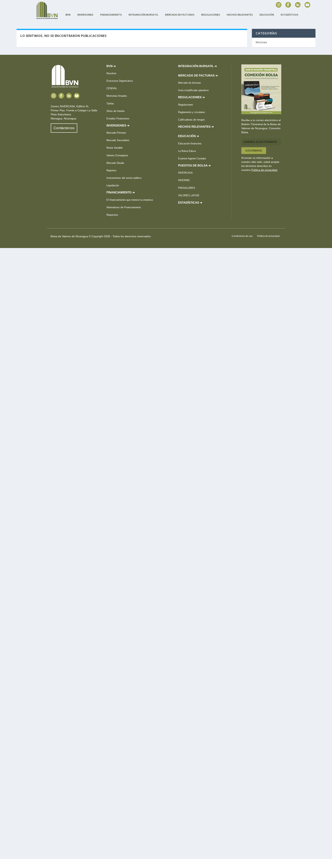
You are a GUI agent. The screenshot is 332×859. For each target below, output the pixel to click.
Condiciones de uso (242, 236)
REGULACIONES (210, 14)
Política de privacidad (264, 169)
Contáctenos (64, 128)
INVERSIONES (85, 14)
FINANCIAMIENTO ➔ (120, 192)
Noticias (261, 42)
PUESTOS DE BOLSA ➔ (194, 165)
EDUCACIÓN (267, 14)
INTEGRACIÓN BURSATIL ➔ (197, 66)
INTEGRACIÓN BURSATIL (143, 14)
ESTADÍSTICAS (289, 14)
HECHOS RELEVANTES (240, 14)
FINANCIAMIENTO (111, 14)
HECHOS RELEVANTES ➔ (196, 126)
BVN (68, 14)
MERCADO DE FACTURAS (179, 14)
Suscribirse (253, 150)
